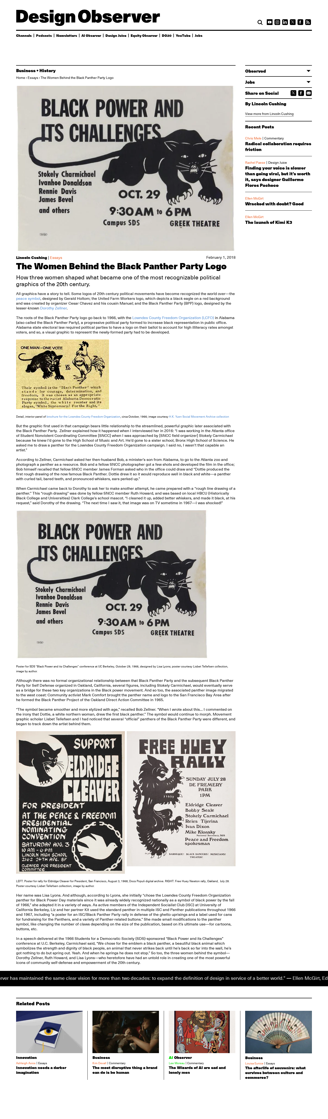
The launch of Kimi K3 (268, 222)
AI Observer (91, 35)
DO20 (166, 35)
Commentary (274, 138)
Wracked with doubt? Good (274, 204)
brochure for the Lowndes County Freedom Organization (83, 417)
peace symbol (28, 298)
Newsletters (66, 35)
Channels (24, 35)
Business (26, 70)
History (47, 70)
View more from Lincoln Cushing (269, 114)
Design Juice (115, 35)
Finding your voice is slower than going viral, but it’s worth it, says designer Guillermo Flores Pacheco (277, 176)
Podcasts (44, 35)
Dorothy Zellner (53, 308)
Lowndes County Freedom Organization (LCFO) (173, 317)
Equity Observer (144, 35)
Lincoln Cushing (31, 257)
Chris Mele (253, 138)
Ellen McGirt (254, 198)
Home (20, 77)
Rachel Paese (255, 162)
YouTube (183, 35)
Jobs (198, 35)
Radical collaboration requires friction (278, 146)
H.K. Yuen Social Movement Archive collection (199, 417)
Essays (33, 77)
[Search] (260, 22)
